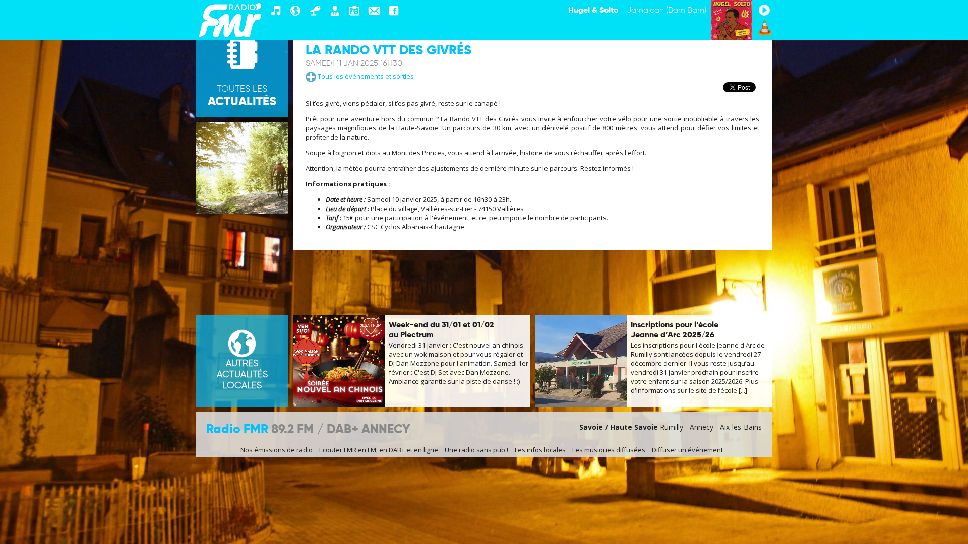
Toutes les (242, 96)
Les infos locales (540, 449)
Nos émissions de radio (276, 449)
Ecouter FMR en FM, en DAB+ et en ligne (378, 449)
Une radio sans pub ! (476, 449)
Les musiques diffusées (608, 449)
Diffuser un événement (687, 449)
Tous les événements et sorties (365, 76)
